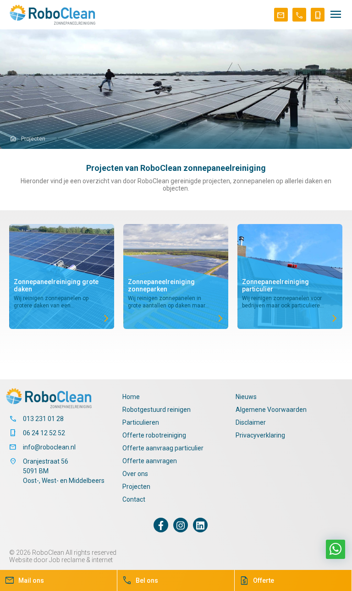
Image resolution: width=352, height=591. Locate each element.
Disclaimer (251, 422)
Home (131, 396)
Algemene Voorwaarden (271, 409)
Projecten (136, 486)
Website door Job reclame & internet (61, 560)
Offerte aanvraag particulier (163, 448)
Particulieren (140, 422)
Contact (133, 499)
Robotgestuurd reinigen (156, 409)
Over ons (135, 473)
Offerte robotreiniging (154, 435)
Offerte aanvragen (149, 461)
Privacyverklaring (260, 435)
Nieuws (246, 396)
